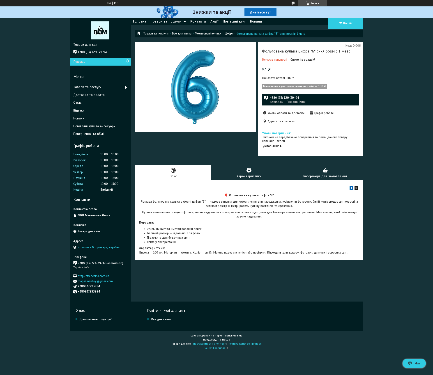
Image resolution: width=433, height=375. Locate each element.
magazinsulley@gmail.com (95, 281)
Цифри (229, 33)
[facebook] (351, 189)
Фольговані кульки (208, 33)
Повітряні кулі (234, 21)
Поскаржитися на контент (209, 343)
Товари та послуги (166, 21)
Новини (256, 21)
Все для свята (181, 33)
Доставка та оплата (89, 95)
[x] (356, 189)
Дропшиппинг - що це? (95, 319)
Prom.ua (237, 335)
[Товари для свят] (100, 30)
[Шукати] (127, 62)
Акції (214, 21)
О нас (77, 103)
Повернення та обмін (89, 134)
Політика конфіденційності (245, 343)
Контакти (198, 21)
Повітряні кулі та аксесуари (94, 126)
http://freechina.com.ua (93, 276)
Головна (139, 21)
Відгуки (79, 110)
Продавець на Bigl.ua (216, 339)
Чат (417, 363)
